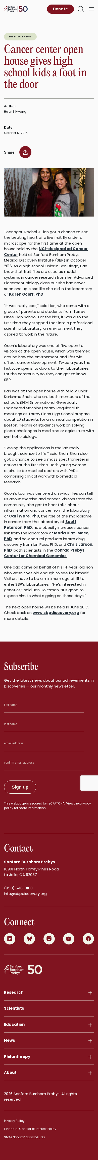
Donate (60, 9)
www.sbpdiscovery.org (56, 612)
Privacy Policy (14, 1121)
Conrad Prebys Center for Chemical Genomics (44, 553)
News (9, 1040)
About (10, 1072)
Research (13, 992)
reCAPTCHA (56, 803)
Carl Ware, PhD (24, 516)
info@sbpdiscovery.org (25, 893)
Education (14, 1024)
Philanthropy (17, 1056)
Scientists (14, 1008)
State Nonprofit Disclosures (24, 1137)
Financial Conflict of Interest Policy (30, 1129)
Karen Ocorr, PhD (26, 294)
